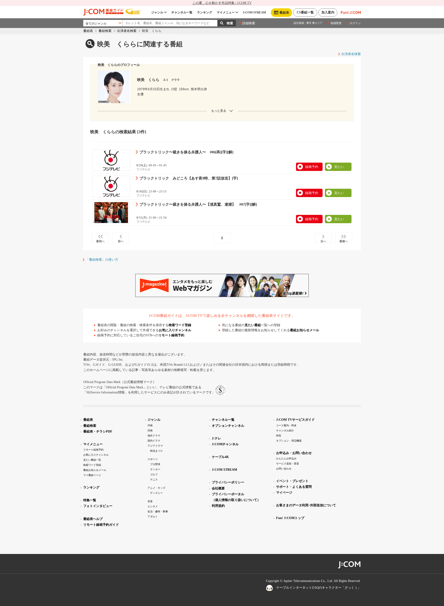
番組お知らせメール (304, 330)
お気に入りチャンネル (175, 330)
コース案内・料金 (286, 425)
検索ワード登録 (180, 325)
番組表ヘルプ (93, 519)
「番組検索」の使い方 (102, 259)
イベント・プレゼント (292, 481)
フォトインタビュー (97, 506)
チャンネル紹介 (285, 430)
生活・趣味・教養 (158, 511)
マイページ (284, 492)
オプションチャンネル (228, 425)
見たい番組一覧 (92, 459)
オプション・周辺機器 (289, 440)
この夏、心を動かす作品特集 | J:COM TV (222, 3)
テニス (154, 479)
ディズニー (156, 493)
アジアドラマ (155, 445)
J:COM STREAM (254, 12)
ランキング (204, 12)
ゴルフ (154, 474)
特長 (278, 435)
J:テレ (216, 438)
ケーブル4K (220, 457)
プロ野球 (155, 464)
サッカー (155, 469)
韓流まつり (156, 450)
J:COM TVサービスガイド (295, 419)
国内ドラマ (154, 440)
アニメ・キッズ (156, 487)
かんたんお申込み (286, 458)
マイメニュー (226, 12)
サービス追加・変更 (287, 463)
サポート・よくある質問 (294, 487)
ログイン (355, 23)
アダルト (153, 516)
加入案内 (327, 12)
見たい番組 (253, 325)
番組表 (88, 31)
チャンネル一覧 (181, 12)
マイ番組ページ (92, 475)
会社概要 (218, 488)
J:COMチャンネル (225, 444)
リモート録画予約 (171, 335)
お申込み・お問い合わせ (294, 453)
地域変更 (336, 23)
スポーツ (153, 459)
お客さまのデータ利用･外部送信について (306, 505)
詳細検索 (248, 23)
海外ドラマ (154, 435)
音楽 (150, 501)
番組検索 (105, 31)
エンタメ (153, 506)
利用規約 (218, 505)
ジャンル (157, 12)
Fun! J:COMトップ (290, 518)
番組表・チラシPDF (97, 431)
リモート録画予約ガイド (101, 524)
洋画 (150, 425)
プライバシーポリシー (228, 482)
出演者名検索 (126, 31)
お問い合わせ (283, 468)
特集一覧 (89, 500)
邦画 (150, 430)
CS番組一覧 (305, 12)
